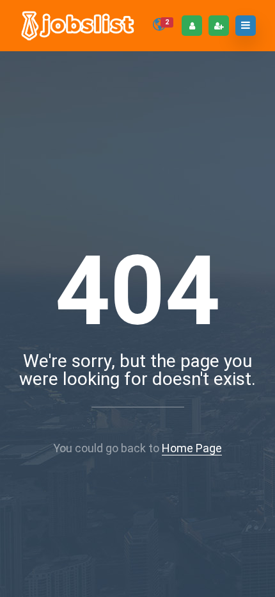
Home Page (192, 448)
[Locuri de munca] (78, 25)
